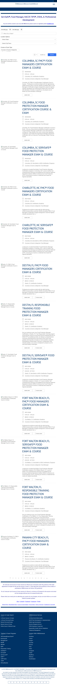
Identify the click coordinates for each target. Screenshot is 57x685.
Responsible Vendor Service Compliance (38, 628)
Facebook (27, 601)
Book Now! (39, 297)
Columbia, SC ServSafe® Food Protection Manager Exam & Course (37, 151)
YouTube (31, 642)
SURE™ (2, 656)
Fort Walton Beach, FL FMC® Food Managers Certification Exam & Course (36, 403)
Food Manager (45, 79)
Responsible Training (6, 648)
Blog (18, 601)
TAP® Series (4, 658)
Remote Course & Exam (6, 624)
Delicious (31, 656)
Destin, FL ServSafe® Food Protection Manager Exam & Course (38, 359)
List (35, 54)
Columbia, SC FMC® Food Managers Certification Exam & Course (37, 64)
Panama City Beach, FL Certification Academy (37, 559)
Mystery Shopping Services (35, 624)
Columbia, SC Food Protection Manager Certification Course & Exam (37, 107)
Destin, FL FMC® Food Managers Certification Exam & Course (37, 269)
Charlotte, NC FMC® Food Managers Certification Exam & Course (38, 191)
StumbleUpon (32, 658)
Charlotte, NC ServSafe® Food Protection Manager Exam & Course (37, 228)
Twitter (31, 638)
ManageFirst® (4, 640)
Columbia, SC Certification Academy (34, 76)
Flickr (30, 646)
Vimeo (30, 648)
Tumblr (30, 652)
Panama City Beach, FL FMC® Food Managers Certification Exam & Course (35, 542)
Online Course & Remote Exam (8, 626)
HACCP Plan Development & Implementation (39, 620)
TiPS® (2, 660)
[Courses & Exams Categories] (10, 50)
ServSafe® (3, 652)
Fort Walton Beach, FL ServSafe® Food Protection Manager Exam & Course (36, 446)
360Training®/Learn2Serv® (7, 636)
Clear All (42, 54)
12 (41, 578)
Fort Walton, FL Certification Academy (35, 419)
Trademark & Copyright (49, 604)
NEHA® (2, 642)
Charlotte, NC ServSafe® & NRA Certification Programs (39, 241)
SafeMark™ (3, 650)
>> (46, 578)
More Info (27, 95)
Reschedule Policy (13, 604)
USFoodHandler (4, 663)
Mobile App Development (35, 622)
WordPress (31, 654)
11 (38, 578)
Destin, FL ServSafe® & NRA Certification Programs (38, 373)
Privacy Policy (32, 604)
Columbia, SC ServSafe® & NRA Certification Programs (39, 163)
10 (35, 578)
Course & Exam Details (23, 604)
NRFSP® (3, 644)
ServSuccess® (4, 654)
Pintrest (31, 644)
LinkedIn (22, 601)
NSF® (2, 646)
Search (52, 54)
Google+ (31, 640)
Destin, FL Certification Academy (33, 283)
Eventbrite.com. (50, 23)
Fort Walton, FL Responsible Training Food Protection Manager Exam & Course (37, 492)
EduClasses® (4, 638)
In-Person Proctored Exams (7, 620)
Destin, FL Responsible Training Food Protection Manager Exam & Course (36, 310)
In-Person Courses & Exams (7, 618)
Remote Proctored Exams (7, 622)
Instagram (33, 601)
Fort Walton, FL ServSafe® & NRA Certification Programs (40, 462)
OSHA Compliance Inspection (36, 626)
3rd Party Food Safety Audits (36, 618)
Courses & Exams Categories (32, 79)
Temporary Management (35, 630)
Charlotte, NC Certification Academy (34, 203)
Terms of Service (39, 604)
